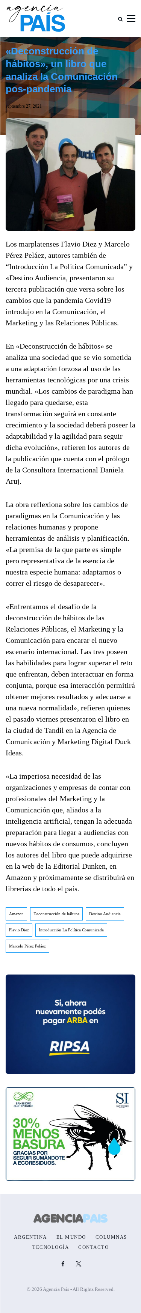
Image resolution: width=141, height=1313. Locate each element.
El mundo (71, 1237)
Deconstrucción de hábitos (56, 913)
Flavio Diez (19, 930)
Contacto (93, 1247)
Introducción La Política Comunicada (71, 930)
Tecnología (50, 1247)
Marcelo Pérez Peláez (27, 946)
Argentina (30, 1237)
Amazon (16, 913)
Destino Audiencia (105, 913)
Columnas (111, 1237)
